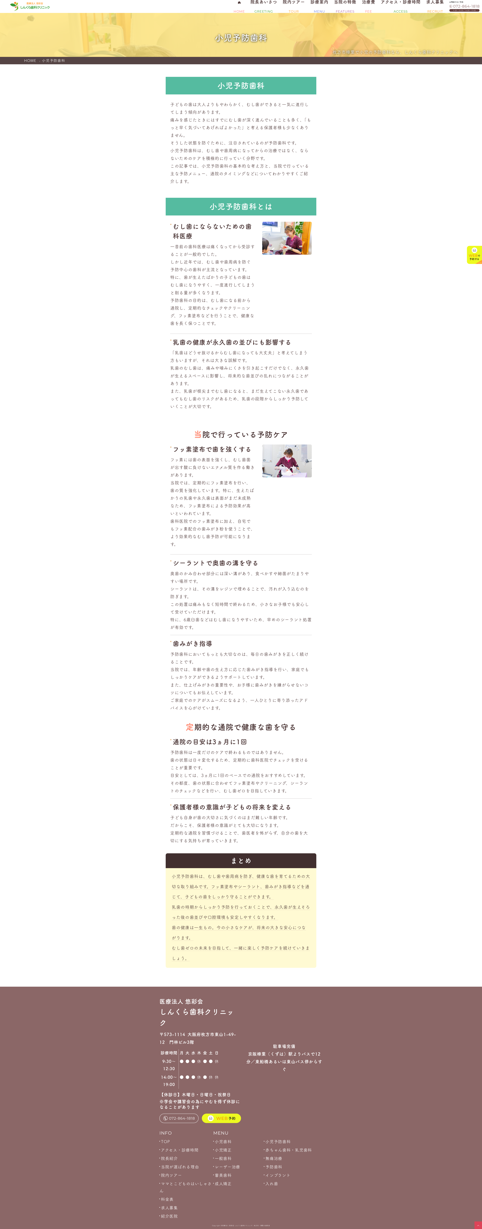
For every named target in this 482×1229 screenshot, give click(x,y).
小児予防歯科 (278, 1142)
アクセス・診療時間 (179, 1150)
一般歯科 (223, 1158)
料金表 (167, 1199)
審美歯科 (223, 1175)
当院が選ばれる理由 (180, 1167)
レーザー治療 (227, 1167)
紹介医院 (169, 1216)
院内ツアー (171, 1175)
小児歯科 (223, 1142)
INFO (165, 1133)
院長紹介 (169, 1158)
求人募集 (169, 1208)
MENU (221, 1133)
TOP (165, 1142)
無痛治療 (273, 1158)
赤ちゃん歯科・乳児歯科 (288, 1150)
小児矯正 (223, 1150)
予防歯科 (273, 1167)
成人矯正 (223, 1184)
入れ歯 (271, 1184)
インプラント (277, 1175)
